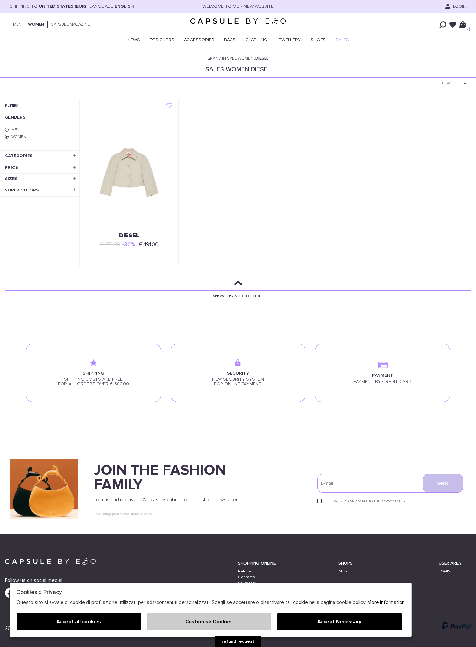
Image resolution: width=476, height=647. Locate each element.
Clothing (256, 40)
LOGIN (445, 571)
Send (443, 483)
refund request (238, 641)
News (133, 40)
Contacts (246, 577)
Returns (245, 571)
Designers (162, 40)
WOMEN (36, 24)
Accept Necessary (339, 621)
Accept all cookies (78, 621)
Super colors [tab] (22, 190)
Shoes (318, 40)
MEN (17, 24)
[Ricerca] (442, 24)
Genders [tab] (15, 117)
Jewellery (289, 40)
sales (342, 40)
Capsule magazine (70, 24)
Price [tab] (11, 167)
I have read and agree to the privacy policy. (367, 501)
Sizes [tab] (11, 179)
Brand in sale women (230, 58)
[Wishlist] (452, 24)
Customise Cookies (209, 621)
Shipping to (48, 6)
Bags (230, 40)
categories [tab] (19, 156)
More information (386, 602)
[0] (462, 24)
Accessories (199, 40)
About (344, 571)
